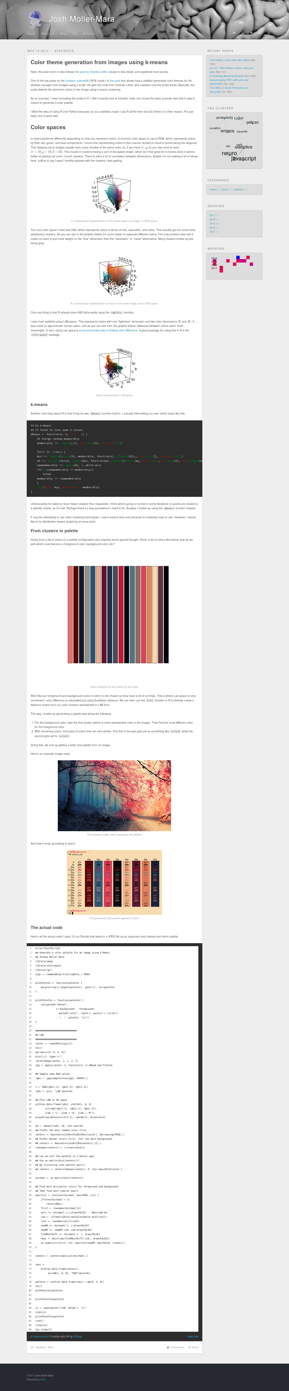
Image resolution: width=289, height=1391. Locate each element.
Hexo (43, 1379)
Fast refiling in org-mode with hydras (230, 60)
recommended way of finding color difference (109, 330)
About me (47, 33)
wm (51, 1347)
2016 (212, 219)
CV (75, 33)
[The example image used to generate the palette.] (114, 795)
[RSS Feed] (260, 33)
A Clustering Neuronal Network (227, 76)
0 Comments (177, 1347)
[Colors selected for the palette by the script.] (114, 617)
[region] (112, 1139)
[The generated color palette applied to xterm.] (114, 882)
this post (115, 81)
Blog (63, 33)
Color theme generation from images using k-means (99, 62)
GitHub (77, 1336)
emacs (215, 189)
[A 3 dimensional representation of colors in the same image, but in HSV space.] (114, 275)
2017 (212, 215)
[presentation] (146, 147)
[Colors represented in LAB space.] (114, 366)
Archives (89, 33)
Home (31, 33)
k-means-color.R (41, 1336)
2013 (212, 232)
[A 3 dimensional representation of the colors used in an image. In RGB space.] (114, 192)
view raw (193, 1336)
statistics (64, 51)
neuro (226, 189)
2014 (212, 227)
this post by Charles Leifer (91, 72)
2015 (212, 223)
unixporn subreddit (77, 81)
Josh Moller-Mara (80, 18)
